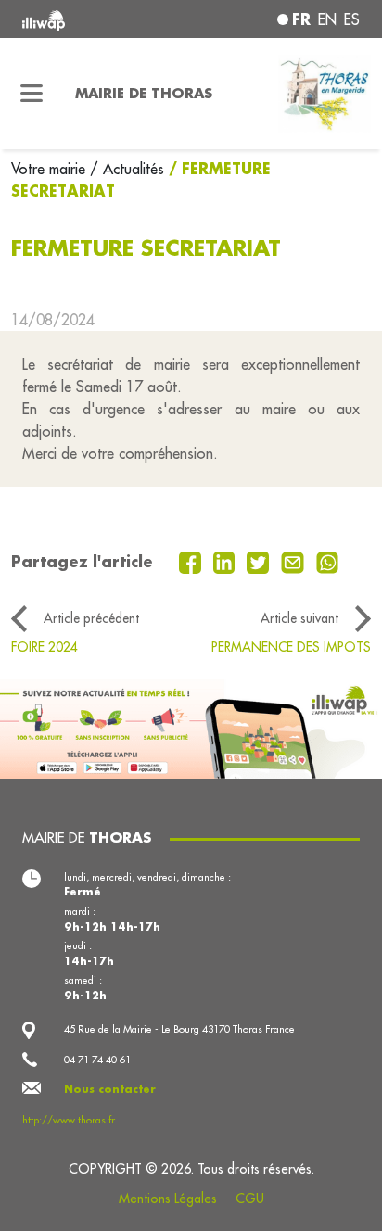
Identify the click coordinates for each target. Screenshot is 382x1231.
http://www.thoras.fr (68, 1119)
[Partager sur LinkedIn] (227, 561)
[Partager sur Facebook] (192, 561)
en (327, 19)
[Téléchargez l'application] (191, 726)
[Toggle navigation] (32, 93)
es (352, 19)
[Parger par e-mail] (294, 561)
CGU (250, 1198)
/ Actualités (127, 168)
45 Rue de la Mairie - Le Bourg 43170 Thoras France (179, 1028)
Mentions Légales (168, 1198)
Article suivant (299, 618)
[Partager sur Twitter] (260, 561)
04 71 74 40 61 (97, 1059)
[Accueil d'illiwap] (86, 19)
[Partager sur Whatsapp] (327, 561)
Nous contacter (110, 1089)
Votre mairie (50, 168)
